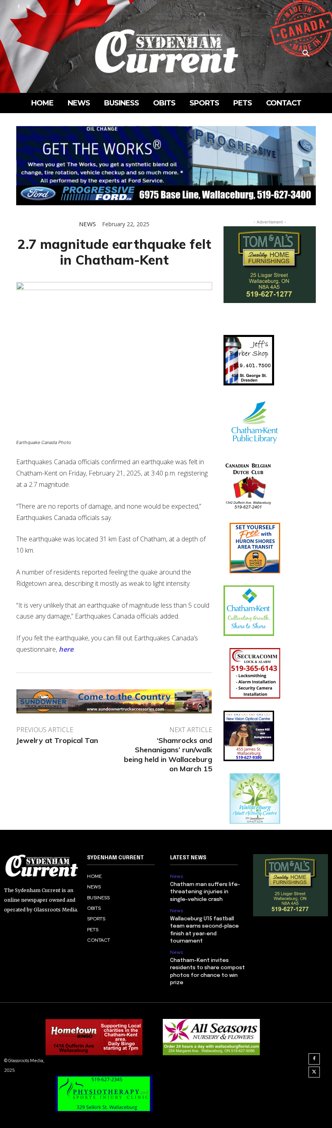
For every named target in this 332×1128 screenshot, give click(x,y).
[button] (306, 53)
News (87, 224)
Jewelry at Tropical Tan (57, 740)
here (66, 649)
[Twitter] (29, 7)
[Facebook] (18, 7)
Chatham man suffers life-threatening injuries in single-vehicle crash (205, 892)
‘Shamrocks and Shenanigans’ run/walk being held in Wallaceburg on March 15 (168, 754)
